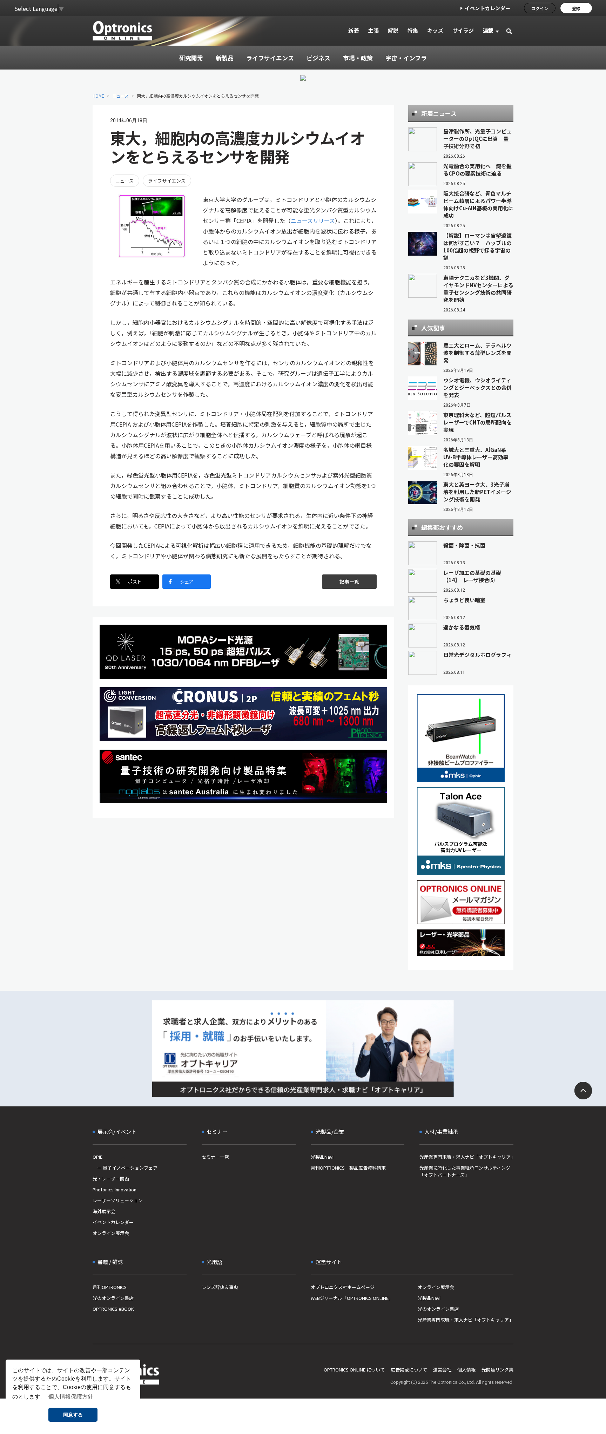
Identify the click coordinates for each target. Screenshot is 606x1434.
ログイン (539, 8)
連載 (488, 30)
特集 (413, 30)
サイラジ (463, 30)
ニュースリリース (313, 220)
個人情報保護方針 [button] (70, 1397)
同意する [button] (73, 1414)
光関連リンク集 (497, 1369)
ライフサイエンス (167, 180)
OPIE (97, 1156)
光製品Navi (322, 1156)
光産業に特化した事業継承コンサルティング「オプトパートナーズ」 (464, 1171)
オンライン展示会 (111, 1233)
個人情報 (466, 1369)
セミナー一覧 (215, 1156)
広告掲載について (409, 1369)
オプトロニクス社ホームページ (343, 1287)
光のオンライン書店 (113, 1298)
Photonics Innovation (114, 1189)
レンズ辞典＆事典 (220, 1287)
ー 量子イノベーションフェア (125, 1167)
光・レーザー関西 (111, 1178)
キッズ (435, 30)
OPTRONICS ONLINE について (354, 1369)
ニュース (120, 96)
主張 (373, 30)
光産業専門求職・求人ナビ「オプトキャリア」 (466, 1156)
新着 (353, 30)
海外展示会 (104, 1211)
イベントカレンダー (488, 8)
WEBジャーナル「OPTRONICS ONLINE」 (352, 1298)
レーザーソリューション (118, 1200)
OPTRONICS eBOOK (113, 1308)
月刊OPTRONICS (110, 1287)
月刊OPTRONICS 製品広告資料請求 (348, 1167)
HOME (98, 96)
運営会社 (442, 1369)
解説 (393, 30)
